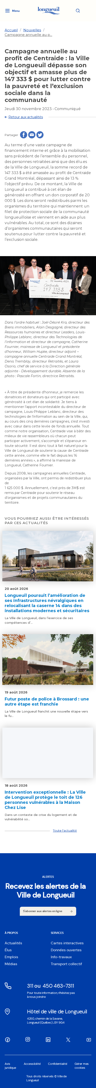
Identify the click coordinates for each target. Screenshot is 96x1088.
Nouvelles (32, 30)
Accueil (11, 30)
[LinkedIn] (48, 1039)
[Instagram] (28, 1039)
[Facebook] (7, 1039)
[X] (68, 1040)
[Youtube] (88, 1039)
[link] (11, 30)
